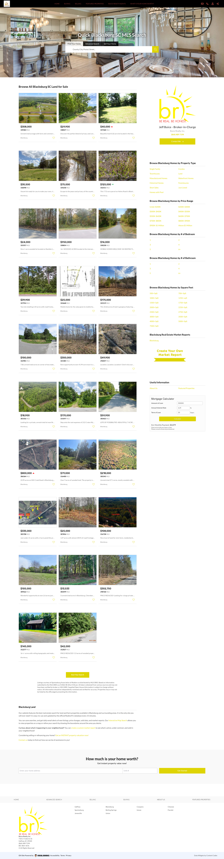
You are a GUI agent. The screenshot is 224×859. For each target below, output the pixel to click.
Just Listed (182, 187)
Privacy (68, 855)
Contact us (23, 740)
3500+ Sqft (182, 316)
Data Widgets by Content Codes (205, 855)
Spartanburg (79, 810)
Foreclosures (183, 183)
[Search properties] (155, 49)
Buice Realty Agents (117, 4)
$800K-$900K (184, 221)
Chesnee (171, 807)
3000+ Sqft (154, 316)
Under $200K (155, 207)
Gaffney (77, 807)
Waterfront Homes (186, 178)
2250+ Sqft (182, 307)
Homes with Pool (156, 192)
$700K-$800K (155, 221)
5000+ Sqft (182, 321)
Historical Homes (157, 183)
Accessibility (55, 855)
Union (108, 813)
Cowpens (140, 807)
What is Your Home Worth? (142, 4)
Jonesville (78, 813)
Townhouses (155, 173)
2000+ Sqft (154, 307)
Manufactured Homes (158, 178)
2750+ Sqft (182, 312)
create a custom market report (83, 728)
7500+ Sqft (154, 326)
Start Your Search (77, 675)
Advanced (92, 44)
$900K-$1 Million (157, 225)
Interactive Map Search (117, 720)
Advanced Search (54, 800)
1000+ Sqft (154, 298)
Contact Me (176, 141)
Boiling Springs (111, 810)
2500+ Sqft (154, 312)
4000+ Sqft (154, 321)
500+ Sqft (154, 293)
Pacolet (170, 810)
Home (57, 4)
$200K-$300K (184, 207)
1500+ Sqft (154, 303)
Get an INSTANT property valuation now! (72, 735)
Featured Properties (95, 4)
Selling (78, 4)
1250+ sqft (182, 298)
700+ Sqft (182, 293)
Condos (181, 169)
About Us (153, 388)
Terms (62, 855)
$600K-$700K (184, 216)
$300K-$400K (155, 211)
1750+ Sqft (182, 303)
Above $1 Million (185, 225)
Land (180, 173)
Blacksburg (154, 340)
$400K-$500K (184, 211)
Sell (110, 44)
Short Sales (154, 187)
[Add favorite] (54, 138)
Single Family (155, 169)
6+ (179, 249)
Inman (139, 810)
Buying (67, 4)
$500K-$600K (155, 216)
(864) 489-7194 (177, 134)
